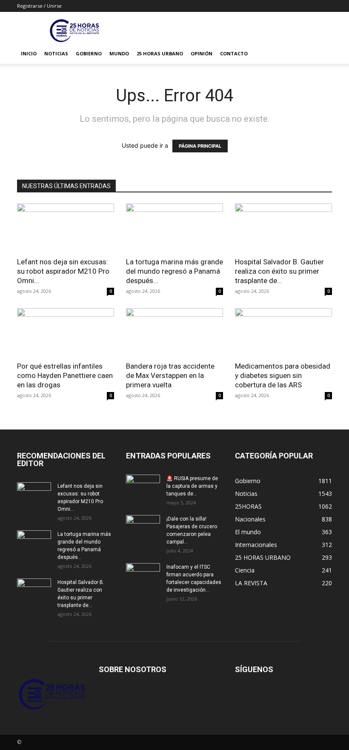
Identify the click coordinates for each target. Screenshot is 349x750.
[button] (322, 54)
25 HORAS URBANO (160, 53)
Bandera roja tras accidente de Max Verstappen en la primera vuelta (170, 375)
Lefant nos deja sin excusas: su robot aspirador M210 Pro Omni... (63, 271)
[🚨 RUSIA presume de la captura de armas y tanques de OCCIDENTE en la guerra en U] (143, 486)
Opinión (201, 53)
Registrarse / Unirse (39, 6)
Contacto (234, 53)
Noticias (56, 53)
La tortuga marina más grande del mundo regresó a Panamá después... (174, 271)
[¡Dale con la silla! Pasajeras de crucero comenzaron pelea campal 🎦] (143, 527)
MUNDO (119, 53)
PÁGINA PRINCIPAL (200, 146)
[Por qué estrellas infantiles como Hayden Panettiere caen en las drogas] (65, 332)
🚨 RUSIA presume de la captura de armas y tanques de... (192, 486)
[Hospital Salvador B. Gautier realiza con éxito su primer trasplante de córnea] (283, 227)
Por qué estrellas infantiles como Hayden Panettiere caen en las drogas (65, 375)
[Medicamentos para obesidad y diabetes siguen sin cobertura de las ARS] (283, 332)
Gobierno (89, 53)
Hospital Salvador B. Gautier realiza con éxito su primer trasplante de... (279, 271)
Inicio (29, 53)
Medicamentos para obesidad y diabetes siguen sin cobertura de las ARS (282, 375)
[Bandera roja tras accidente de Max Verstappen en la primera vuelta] (174, 332)
